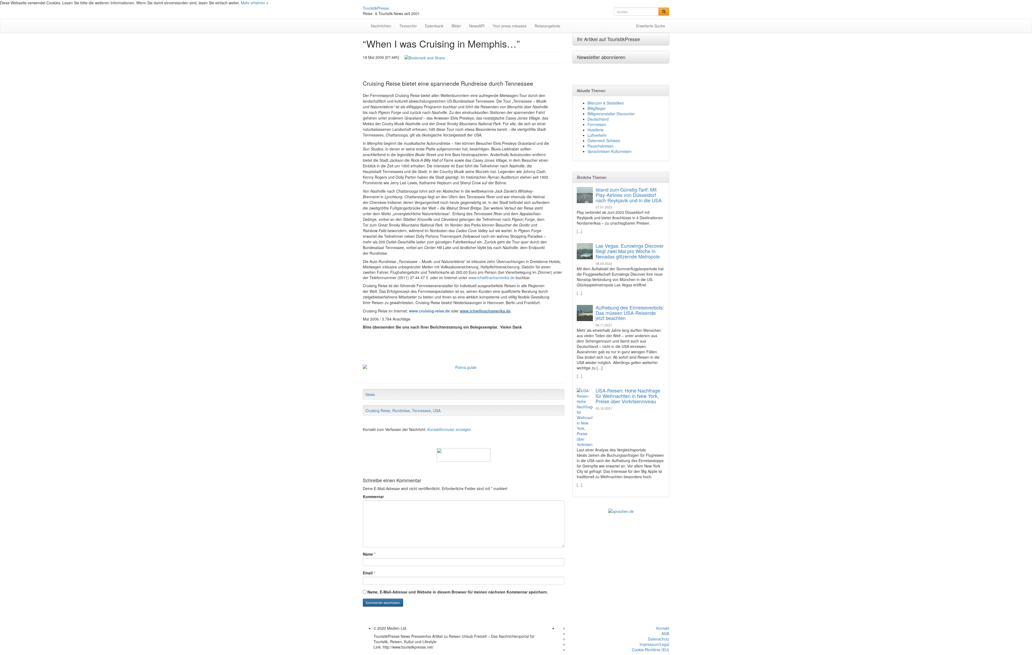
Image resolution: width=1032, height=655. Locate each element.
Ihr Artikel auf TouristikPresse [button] (608, 38)
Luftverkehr (597, 135)
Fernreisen (596, 124)
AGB (665, 633)
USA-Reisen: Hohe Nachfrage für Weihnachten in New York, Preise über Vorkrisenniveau (628, 396)
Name (368, 554)
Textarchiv (408, 25)
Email (368, 572)
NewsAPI (477, 25)
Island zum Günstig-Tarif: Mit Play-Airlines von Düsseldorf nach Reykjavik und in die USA (629, 195)
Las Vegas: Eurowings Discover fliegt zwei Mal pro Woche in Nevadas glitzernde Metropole (630, 251)
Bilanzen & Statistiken (605, 103)
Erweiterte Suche (650, 25)
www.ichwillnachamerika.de (491, 277)
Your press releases (509, 25)
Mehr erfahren (253, 2)
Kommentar (373, 496)
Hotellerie (595, 129)
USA (436, 410)
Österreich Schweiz (603, 140)
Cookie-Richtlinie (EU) (650, 649)
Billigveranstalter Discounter (611, 113)
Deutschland (598, 119)
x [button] (267, 2)
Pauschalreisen (600, 146)
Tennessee (421, 410)
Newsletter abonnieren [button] (601, 56)
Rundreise (401, 410)
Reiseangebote (547, 25)
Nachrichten (381, 25)
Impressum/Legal (654, 644)
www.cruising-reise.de (429, 311)
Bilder (456, 25)
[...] (579, 231)
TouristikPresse (376, 8)
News (370, 394)
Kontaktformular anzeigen (449, 429)
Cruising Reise (378, 410)
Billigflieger (596, 108)
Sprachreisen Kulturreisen (609, 151)
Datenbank (434, 25)
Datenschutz (658, 639)
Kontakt (662, 628)
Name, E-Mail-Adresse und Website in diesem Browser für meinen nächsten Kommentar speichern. (457, 592)
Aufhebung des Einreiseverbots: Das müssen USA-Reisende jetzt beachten (630, 313)
